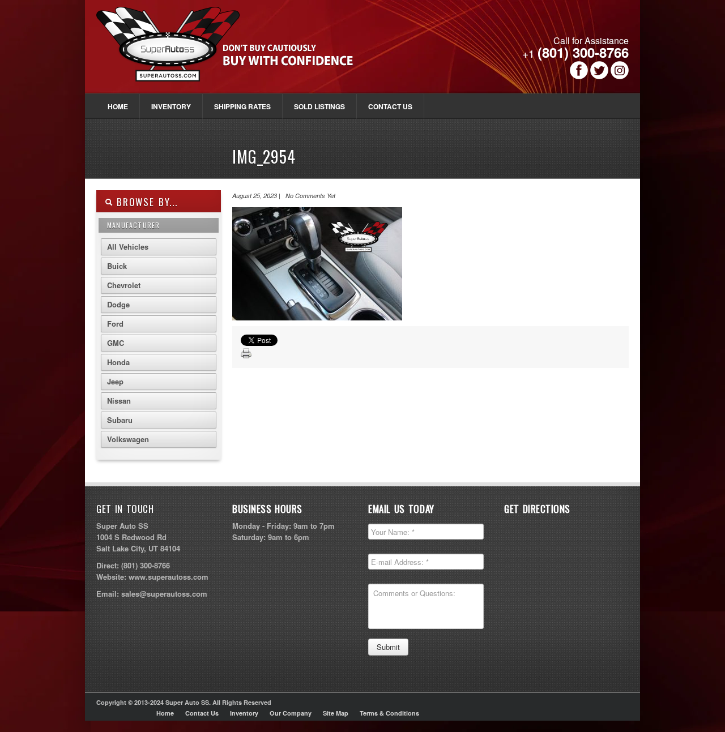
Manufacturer (133, 225)
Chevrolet (123, 285)
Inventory (171, 106)
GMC (115, 342)
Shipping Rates (242, 106)
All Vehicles (127, 246)
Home (118, 106)
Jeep (115, 381)
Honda (118, 362)
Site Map (335, 713)
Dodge (118, 304)
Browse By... (145, 202)
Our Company (291, 713)
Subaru (120, 419)
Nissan (119, 400)
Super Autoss (237, 52)
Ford (115, 323)
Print (246, 353)
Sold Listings (319, 106)
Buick (117, 265)
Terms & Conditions (389, 713)
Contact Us (390, 106)
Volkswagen (128, 439)
